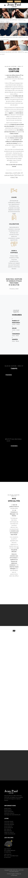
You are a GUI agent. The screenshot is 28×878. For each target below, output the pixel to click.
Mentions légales (11, 873)
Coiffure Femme (8, 821)
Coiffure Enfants (9, 824)
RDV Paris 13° (7, 829)
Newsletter (7, 808)
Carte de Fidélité (9, 832)
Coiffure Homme (9, 823)
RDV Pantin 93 (8, 830)
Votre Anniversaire (9, 833)
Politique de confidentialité (12, 814)
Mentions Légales (9, 813)
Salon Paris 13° (8, 826)
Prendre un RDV (14, 288)
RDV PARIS (10, 1)
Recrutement (8, 810)
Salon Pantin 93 (8, 827)
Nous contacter (8, 811)
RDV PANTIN (17, 1)
